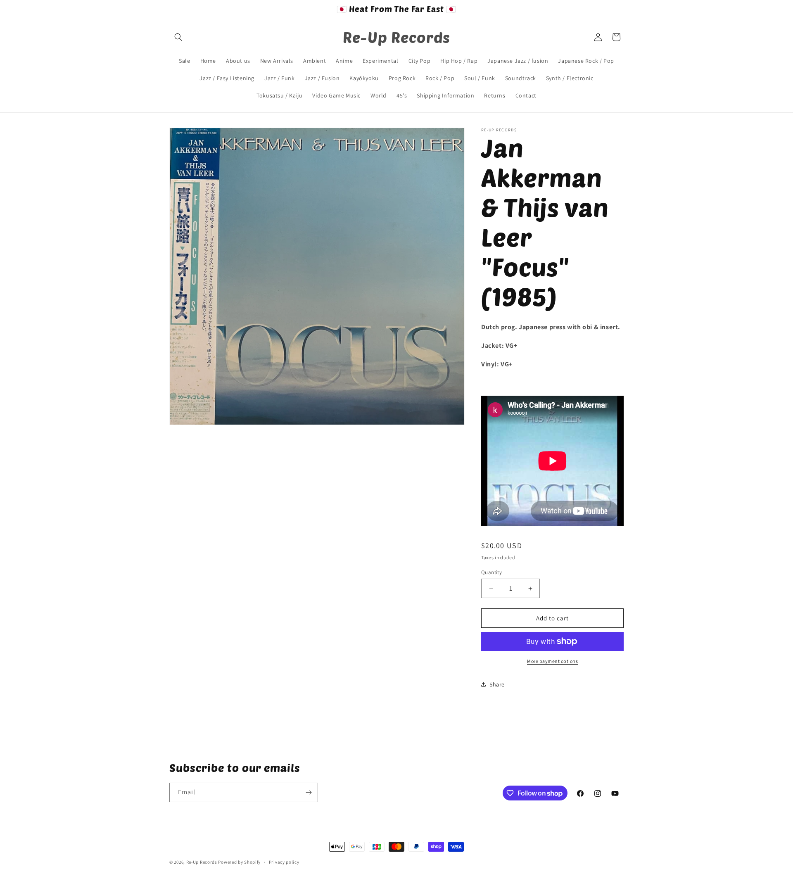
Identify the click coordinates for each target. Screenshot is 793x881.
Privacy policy (284, 862)
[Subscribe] (308, 792)
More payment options (552, 661)
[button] (178, 37)
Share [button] (497, 684)
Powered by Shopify (239, 862)
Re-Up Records (201, 862)
